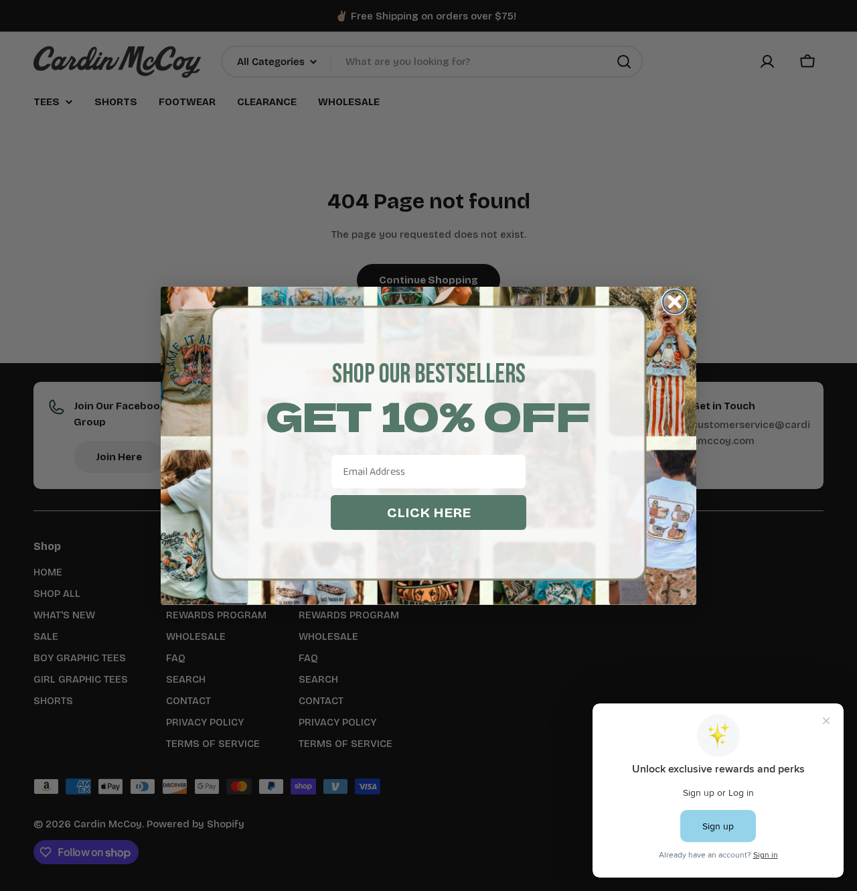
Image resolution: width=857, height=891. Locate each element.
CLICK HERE (429, 512)
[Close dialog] (674, 302)
